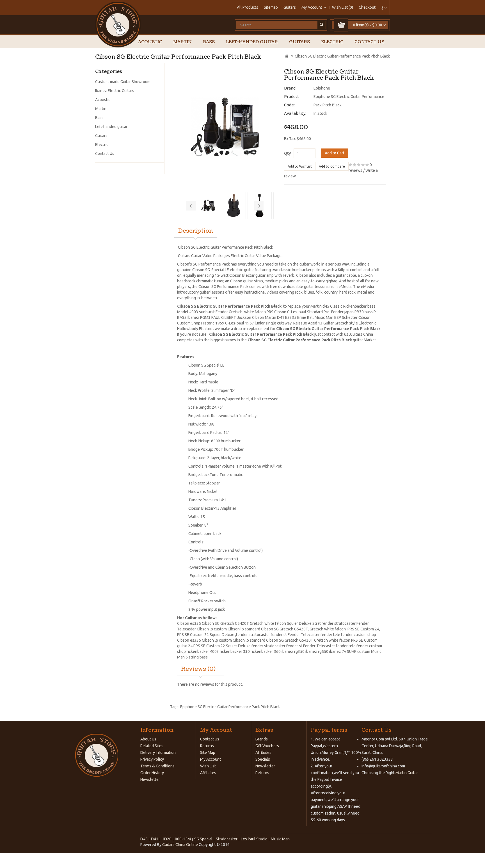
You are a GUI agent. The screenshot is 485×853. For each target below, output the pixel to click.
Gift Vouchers (267, 746)
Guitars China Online (180, 844)
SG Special (203, 839)
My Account (210, 759)
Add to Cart (334, 153)
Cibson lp (205, 629)
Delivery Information (158, 752)
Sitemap (271, 7)
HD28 (166, 839)
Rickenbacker (355, 306)
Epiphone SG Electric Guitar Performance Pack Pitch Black (230, 707)
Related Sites (151, 746)
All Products (247, 7)
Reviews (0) (198, 669)
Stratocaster (226, 839)
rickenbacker (198, 651)
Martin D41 (274, 317)
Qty (287, 153)
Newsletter (150, 779)
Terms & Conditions (157, 766)
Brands (261, 739)
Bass (209, 42)
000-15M (183, 839)
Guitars (289, 7)
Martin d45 (319, 306)
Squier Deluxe (222, 634)
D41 (154, 839)
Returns (207, 746)
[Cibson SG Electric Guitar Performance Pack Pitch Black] (225, 127)
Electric (332, 42)
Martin (182, 42)
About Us (148, 739)
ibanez (287, 651)
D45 (144, 839)
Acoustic (150, 42)
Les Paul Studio (254, 839)
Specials (262, 759)
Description (195, 231)
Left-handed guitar (252, 42)
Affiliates (208, 772)
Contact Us (369, 42)
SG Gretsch (288, 640)
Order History (152, 772)
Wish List (208, 766)
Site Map (207, 752)
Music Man (324, 317)
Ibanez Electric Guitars (114, 90)
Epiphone (322, 88)
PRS (350, 629)
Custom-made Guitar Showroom (122, 81)
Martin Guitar (406, 772)
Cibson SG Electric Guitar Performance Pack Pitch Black (342, 56)
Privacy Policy (152, 759)
